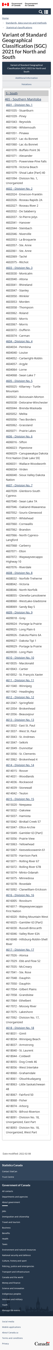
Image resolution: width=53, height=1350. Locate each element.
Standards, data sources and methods (26, 22)
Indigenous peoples (11, 1293)
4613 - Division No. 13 (20, 720)
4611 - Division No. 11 (20, 680)
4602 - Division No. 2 (19, 189)
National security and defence (16, 1255)
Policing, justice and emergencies (18, 1266)
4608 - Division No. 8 (19, 573)
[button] (27, 12)
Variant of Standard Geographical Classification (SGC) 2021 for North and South (26, 68)
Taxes (4, 1244)
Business (6, 1227)
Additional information (26, 77)
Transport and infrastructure (16, 1271)
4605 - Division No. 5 (19, 381)
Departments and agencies (15, 1196)
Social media (8, 1321)
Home (5, 18)
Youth (5, 1304)
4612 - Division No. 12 (20, 697)
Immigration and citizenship (15, 1216)
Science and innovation (13, 1288)
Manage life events (11, 1310)
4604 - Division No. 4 (19, 341)
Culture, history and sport (14, 1260)
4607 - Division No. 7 (19, 485)
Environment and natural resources (19, 1249)
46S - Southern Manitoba (23, 99)
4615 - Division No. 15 (20, 799)
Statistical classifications (19, 27)
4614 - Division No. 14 (20, 765)
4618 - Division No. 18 (20, 1028)
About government (11, 1202)
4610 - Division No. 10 (20, 658)
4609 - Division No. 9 (19, 612)
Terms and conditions (12, 1338)
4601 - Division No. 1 (19, 105)
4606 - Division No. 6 (19, 436)
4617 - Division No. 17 (20, 950)
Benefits (6, 1233)
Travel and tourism (11, 1222)
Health (5, 1238)
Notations (27, 84)
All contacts (7, 1191)
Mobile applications (11, 1327)
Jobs (4, 1211)
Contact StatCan (9, 1171)
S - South (12, 93)
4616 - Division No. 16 (20, 895)
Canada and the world (12, 1277)
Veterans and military (12, 1299)
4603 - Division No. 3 (19, 268)
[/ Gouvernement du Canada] (20, 5)
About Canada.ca (10, 1332)
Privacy (5, 1343)
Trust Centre (8, 1177)
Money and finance (11, 1282)
